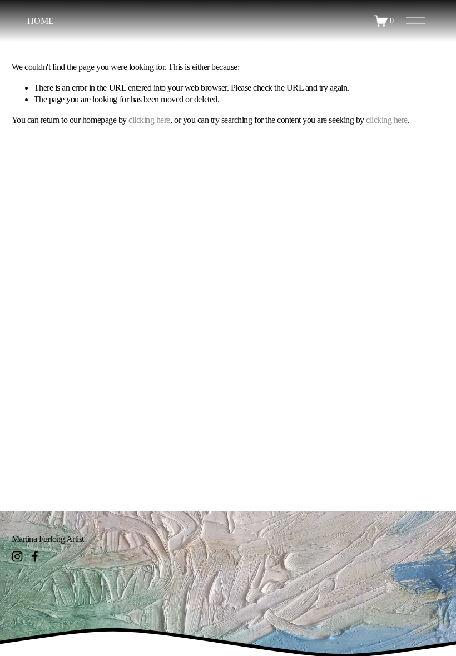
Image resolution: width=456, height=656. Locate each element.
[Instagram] (17, 556)
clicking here (149, 120)
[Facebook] (35, 556)
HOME (40, 21)
